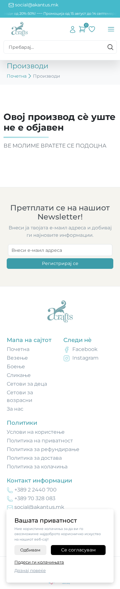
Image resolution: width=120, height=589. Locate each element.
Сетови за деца (27, 384)
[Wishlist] (92, 29)
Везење (17, 358)
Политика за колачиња (37, 467)
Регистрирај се (60, 263)
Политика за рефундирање (43, 449)
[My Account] (72, 29)
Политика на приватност (40, 441)
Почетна (17, 76)
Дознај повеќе (30, 570)
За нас (15, 409)
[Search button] (110, 47)
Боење (16, 366)
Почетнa (18, 349)
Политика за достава (34, 458)
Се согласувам (78, 550)
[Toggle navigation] (110, 29)
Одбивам (30, 549)
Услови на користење (36, 432)
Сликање (19, 375)
